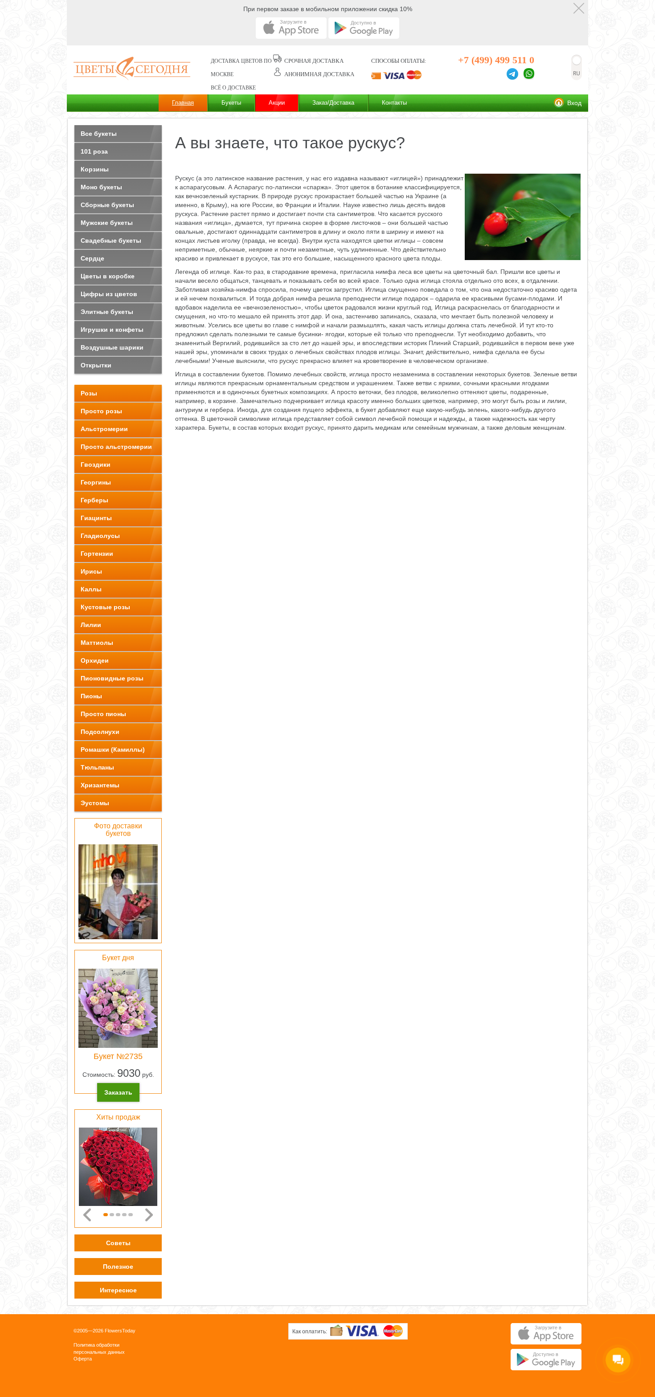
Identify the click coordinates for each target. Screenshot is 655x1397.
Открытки (96, 365)
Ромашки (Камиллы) (113, 749)
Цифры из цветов (109, 293)
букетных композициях (294, 391)
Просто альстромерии (116, 446)
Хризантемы (100, 785)
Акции (277, 102)
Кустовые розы (105, 607)
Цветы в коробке (108, 276)
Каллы (91, 589)
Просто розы (101, 411)
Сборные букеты (107, 204)
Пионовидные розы (112, 678)
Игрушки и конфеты (112, 329)
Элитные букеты (107, 311)
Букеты (231, 102)
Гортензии (97, 553)
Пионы (91, 696)
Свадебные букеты (111, 240)
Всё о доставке (233, 88)
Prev (87, 1215)
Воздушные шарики (112, 347)
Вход (574, 102)
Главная (183, 102)
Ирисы (91, 571)
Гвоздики (96, 464)
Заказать (118, 1092)
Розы (89, 393)
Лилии (91, 624)
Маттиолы (97, 642)
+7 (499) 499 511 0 (496, 59)
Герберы (94, 500)
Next (149, 1215)
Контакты (394, 102)
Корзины (95, 169)
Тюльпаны (97, 767)
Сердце (92, 258)
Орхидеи (95, 660)
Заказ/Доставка (333, 102)
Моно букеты (101, 187)
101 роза (94, 151)
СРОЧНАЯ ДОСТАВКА (314, 60)
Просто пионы (103, 713)
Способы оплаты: (398, 60)
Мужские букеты (107, 222)
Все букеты (99, 133)
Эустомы (95, 802)
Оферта (83, 1358)
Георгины (96, 482)
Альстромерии (104, 428)
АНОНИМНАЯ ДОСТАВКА (319, 74)
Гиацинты (96, 517)
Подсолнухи (100, 731)
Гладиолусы (100, 535)
